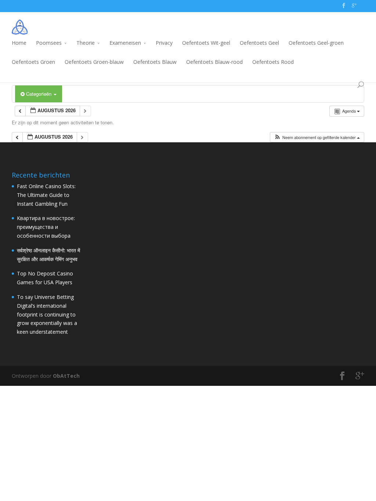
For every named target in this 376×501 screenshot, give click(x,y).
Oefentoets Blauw (155, 61)
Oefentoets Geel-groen (316, 42)
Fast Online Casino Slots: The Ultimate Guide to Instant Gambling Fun (46, 195)
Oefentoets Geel (259, 42)
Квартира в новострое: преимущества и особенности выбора (46, 227)
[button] (317, 137)
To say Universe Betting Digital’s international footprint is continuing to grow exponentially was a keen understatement (47, 314)
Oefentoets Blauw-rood (214, 61)
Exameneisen (125, 42)
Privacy (164, 42)
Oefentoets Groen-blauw (94, 61)
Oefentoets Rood (273, 61)
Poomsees (49, 42)
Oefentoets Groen (33, 61)
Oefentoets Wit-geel (206, 42)
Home (19, 42)
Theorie (85, 42)
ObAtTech (66, 375)
